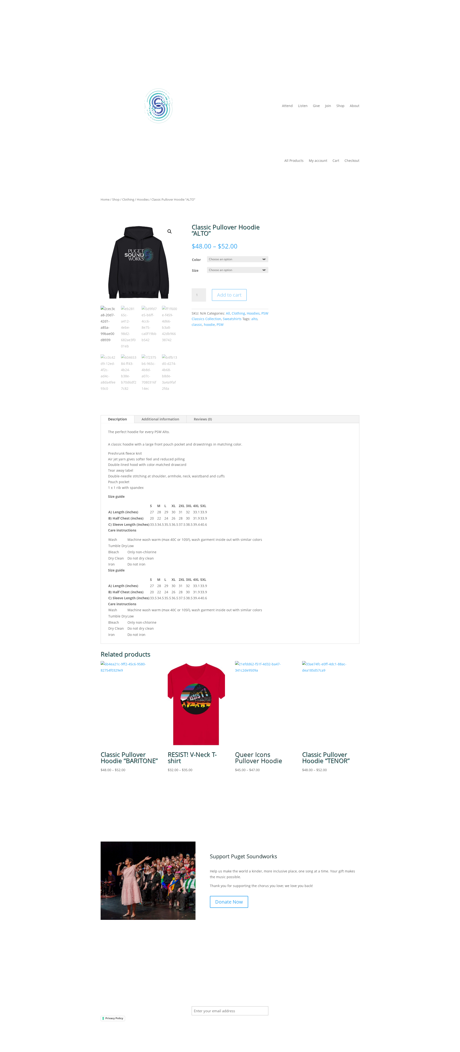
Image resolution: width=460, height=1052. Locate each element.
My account (318, 161)
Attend (287, 105)
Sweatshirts (232, 319)
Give (316, 105)
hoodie (209, 324)
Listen (303, 105)
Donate (353, 30)
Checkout (352, 161)
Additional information (160, 419)
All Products (294, 161)
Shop (340, 105)
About (354, 105)
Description (117, 419)
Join (328, 105)
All (228, 313)
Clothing (128, 199)
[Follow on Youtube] (355, 991)
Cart (336, 161)
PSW (220, 324)
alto (254, 319)
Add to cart (229, 295)
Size (195, 270)
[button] (169, 231)
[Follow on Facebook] (336, 991)
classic (197, 324)
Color (196, 259)
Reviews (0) (203, 419)
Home (105, 199)
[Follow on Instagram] (346, 991)
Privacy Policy (114, 1018)
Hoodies (143, 199)
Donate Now (229, 902)
